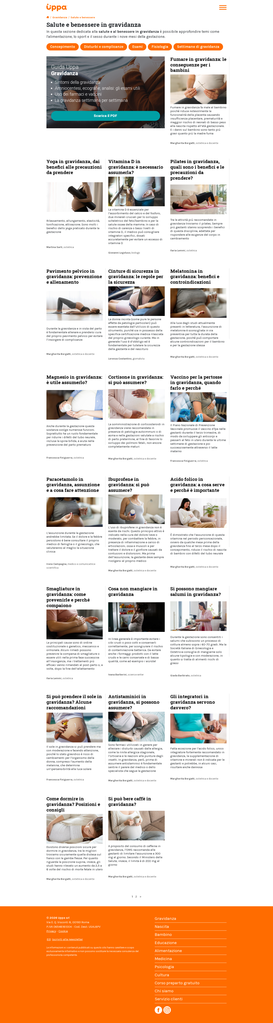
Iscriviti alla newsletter (67, 939)
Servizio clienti (169, 998)
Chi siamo (164, 990)
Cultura (162, 974)
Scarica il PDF (105, 116)
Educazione (166, 942)
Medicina (163, 958)
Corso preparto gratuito (177, 982)
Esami (137, 46)
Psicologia (164, 966)
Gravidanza (59, 17)
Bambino (163, 934)
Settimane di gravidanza (198, 46)
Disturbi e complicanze (103, 46)
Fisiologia (160, 46)
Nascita (162, 926)
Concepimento (62, 46)
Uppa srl (63, 917)
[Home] (47, 17)
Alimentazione (168, 950)
